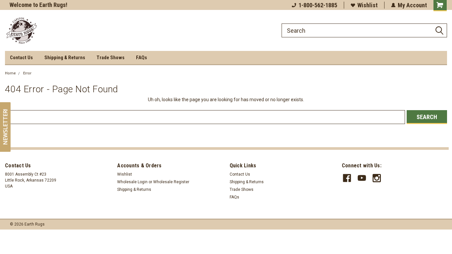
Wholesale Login (132, 182)
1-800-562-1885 (317, 5)
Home (10, 73)
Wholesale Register (171, 182)
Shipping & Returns (64, 58)
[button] (5, 127)
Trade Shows (110, 58)
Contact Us (21, 58)
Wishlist (367, 5)
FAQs (141, 58)
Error (27, 73)
